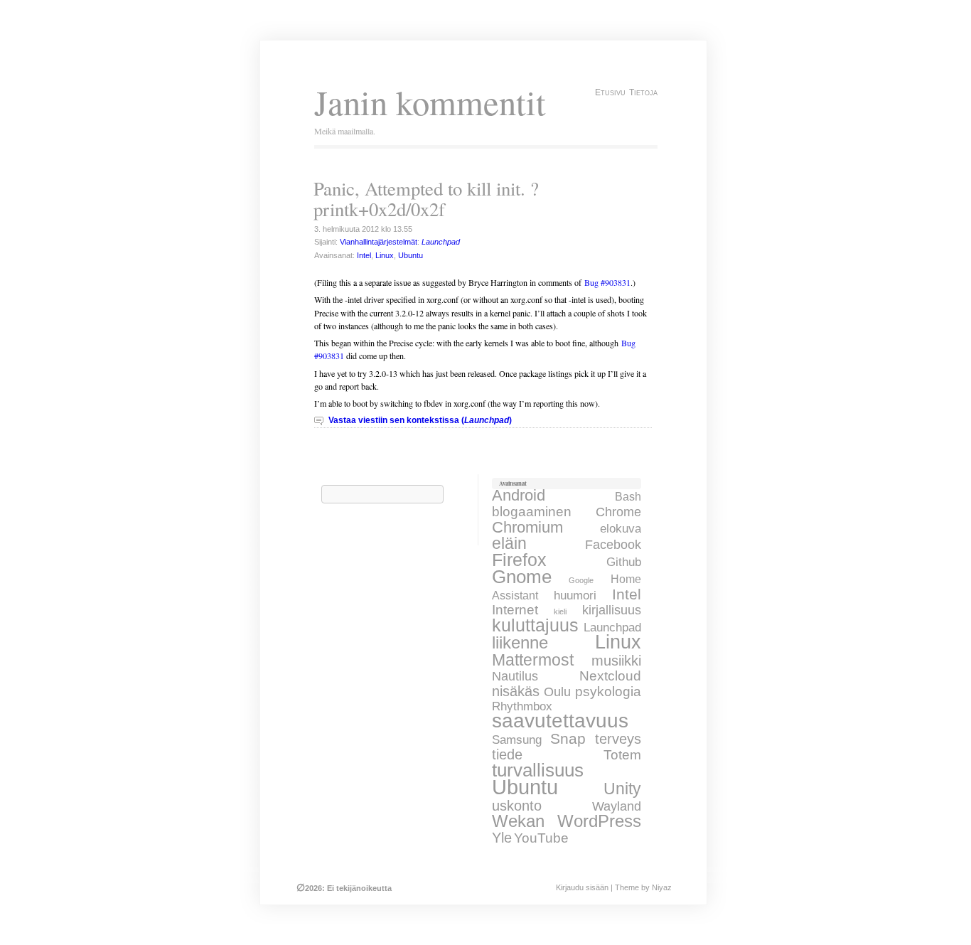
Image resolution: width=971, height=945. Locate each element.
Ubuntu (410, 255)
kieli (560, 611)
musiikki (616, 660)
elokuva (620, 528)
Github (623, 562)
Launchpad (612, 627)
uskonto (517, 805)
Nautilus (515, 675)
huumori (575, 595)
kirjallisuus (611, 610)
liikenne (520, 642)
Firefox (519, 560)
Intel (364, 255)
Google (581, 580)
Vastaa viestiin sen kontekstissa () (420, 420)
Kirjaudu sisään (582, 887)
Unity (622, 788)
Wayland (616, 806)
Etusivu (610, 92)
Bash (628, 496)
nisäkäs (516, 691)
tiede (507, 754)
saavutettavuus (560, 721)
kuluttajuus (535, 625)
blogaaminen (532, 511)
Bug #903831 (607, 282)
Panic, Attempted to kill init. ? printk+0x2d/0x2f (426, 199)
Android (518, 495)
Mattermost (533, 660)
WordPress (599, 821)
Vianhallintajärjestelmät (378, 241)
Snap (568, 738)
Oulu (557, 692)
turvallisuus (538, 770)
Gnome (522, 577)
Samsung (517, 740)
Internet (515, 609)
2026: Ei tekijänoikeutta (344, 888)
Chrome (618, 512)
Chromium (527, 527)
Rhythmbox (522, 706)
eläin (509, 543)
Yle (502, 837)
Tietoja (643, 92)
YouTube (541, 838)
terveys (618, 738)
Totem (622, 754)
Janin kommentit (430, 102)
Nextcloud (610, 675)
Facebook (613, 545)
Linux (384, 255)
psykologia (608, 691)
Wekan (518, 821)
